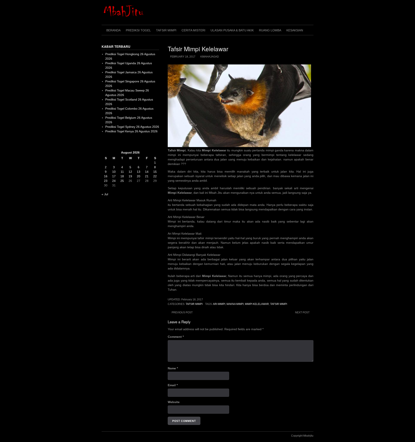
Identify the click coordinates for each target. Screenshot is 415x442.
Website (174, 402)
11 (122, 171)
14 (146, 171)
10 (114, 171)
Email (173, 385)
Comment (176, 336)
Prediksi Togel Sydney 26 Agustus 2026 (132, 126)
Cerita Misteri (193, 30)
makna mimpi (235, 304)
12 (130, 171)
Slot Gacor (109, 142)
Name (173, 368)
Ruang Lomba (270, 30)
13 (138, 171)
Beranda (113, 30)
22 (155, 176)
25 (122, 181)
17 (114, 176)
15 (155, 171)
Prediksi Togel (138, 30)
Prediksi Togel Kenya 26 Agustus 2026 (131, 131)
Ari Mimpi (219, 304)
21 (146, 176)
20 (138, 176)
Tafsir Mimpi (166, 30)
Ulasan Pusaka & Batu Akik (232, 30)
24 (114, 181)
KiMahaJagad (209, 56)
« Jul (105, 194)
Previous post (182, 312)
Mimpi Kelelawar (257, 304)
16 (105, 176)
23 (105, 181)
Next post (302, 312)
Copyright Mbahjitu (302, 435)
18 (122, 176)
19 (130, 176)
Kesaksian (294, 30)
